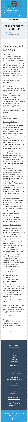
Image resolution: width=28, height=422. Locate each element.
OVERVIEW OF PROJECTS (14, 388)
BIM (14, 376)
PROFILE (14, 350)
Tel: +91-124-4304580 (14, 403)
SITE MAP (14, 359)
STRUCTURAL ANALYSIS (14, 374)
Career (11, 32)
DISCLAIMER (14, 361)
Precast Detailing (14, 372)
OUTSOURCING (14, 377)
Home (5, 32)
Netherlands (14, 394)
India (14, 392)
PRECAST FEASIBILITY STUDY (14, 379)
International (14, 390)
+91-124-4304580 (11, 12)
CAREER (14, 356)
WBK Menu (14, 20)
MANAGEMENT (14, 352)
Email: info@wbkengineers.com (14, 405)
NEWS (14, 357)
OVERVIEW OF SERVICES (14, 370)
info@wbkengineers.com (13, 10)
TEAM (14, 354)
